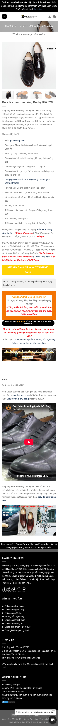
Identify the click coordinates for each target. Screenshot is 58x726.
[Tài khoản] (49, 17)
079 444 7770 (22, 647)
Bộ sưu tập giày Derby (41, 26)
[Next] (55, 96)
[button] (53, 720)
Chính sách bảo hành (14, 606)
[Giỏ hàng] (54, 17)
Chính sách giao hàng (14, 609)
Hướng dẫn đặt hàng (14, 616)
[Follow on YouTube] (24, 589)
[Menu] (4, 16)
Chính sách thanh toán (15, 620)
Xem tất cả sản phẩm (23, 339)
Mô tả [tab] (4, 380)
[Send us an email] (19, 589)
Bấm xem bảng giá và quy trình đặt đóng (28, 270)
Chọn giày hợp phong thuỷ (17, 630)
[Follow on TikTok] (14, 589)
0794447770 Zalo (41, 256)
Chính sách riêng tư (14, 623)
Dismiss (38, 9)
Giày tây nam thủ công (17, 398)
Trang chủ (10, 26)
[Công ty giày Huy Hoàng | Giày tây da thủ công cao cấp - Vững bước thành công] (29, 16)
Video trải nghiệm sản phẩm (33, 343)
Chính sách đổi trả (13, 613)
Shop (22, 26)
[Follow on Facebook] (4, 589)
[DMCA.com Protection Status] (9, 702)
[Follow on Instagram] (9, 589)
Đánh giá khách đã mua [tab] (13, 385)
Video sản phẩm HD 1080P (17, 627)
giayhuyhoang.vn (21, 395)
